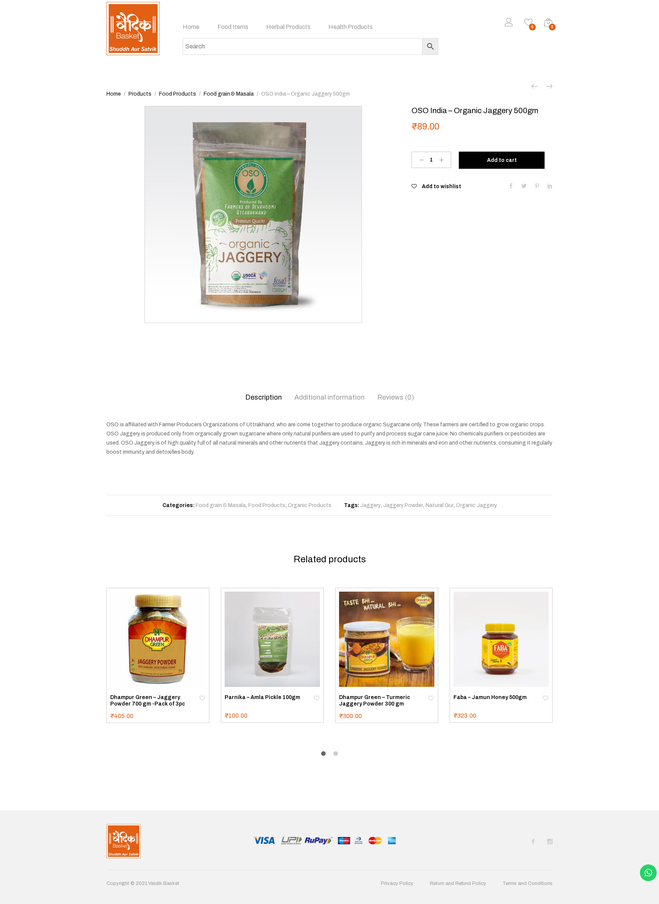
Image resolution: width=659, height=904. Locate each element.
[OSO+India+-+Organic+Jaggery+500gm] (524, 186)
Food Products (266, 505)
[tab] (263, 397)
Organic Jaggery (476, 505)
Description (263, 397)
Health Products (350, 27)
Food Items (232, 27)
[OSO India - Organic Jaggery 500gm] (511, 186)
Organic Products (309, 505)
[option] (253, 214)
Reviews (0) (395, 397)
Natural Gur (439, 505)
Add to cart (502, 160)
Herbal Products (288, 27)
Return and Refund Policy (458, 883)
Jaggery (370, 505)
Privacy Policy (397, 883)
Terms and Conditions (528, 883)
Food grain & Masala (221, 505)
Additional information (329, 397)
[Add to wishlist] (202, 697)
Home (191, 27)
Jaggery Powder (403, 505)
